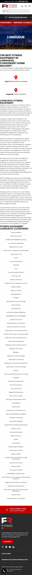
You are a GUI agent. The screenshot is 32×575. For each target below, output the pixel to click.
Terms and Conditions (15, 569)
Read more (7, 541)
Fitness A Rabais (9, 567)
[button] (26, 6)
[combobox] (16, 11)
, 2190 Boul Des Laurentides (16, 81)
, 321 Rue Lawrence (16, 94)
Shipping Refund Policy (7, 571)
